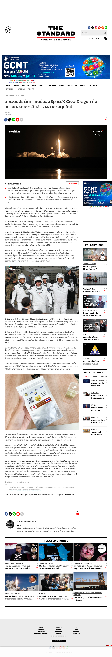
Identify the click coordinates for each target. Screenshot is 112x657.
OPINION (93, 85)
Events (76, 631)
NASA (54, 494)
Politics (94, 417)
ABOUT (31, 89)
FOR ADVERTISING (58, 636)
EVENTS (9, 89)
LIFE (41, 85)
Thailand (93, 310)
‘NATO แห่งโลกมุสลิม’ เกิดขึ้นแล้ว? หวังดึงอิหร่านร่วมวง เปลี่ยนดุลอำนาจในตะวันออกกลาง (97, 433)
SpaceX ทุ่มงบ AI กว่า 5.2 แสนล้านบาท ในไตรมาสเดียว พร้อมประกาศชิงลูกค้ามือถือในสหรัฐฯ (19, 597)
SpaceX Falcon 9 (35, 494)
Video (58, 629)
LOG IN (90, 38)
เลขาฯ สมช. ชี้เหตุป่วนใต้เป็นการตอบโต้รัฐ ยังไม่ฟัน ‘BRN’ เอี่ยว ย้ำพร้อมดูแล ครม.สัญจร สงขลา (98, 421)
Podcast (41, 629)
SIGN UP (99, 38)
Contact (76, 633)
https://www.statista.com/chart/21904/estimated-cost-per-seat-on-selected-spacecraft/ (41, 487)
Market (18, 594)
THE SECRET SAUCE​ (76, 85)
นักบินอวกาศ (70, 494)
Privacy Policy (41, 633)
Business (9, 563)
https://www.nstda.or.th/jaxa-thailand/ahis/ (25, 490)
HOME (8, 85)
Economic (86, 264)
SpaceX (61, 494)
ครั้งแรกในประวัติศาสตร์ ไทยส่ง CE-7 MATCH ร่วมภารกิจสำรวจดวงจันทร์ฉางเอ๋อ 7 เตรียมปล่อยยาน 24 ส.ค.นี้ (54, 597)
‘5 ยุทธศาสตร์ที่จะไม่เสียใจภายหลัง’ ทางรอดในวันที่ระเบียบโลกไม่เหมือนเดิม (92, 314)
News (41, 627)
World (85, 310)
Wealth (59, 627)
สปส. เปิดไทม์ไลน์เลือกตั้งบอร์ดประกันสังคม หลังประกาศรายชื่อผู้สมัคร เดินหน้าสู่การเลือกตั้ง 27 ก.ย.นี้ (91, 362)
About (58, 633)
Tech (94, 264)
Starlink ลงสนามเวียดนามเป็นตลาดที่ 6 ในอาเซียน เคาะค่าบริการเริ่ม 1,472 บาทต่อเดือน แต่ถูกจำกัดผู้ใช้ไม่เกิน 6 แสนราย (54, 567)
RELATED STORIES (56, 541)
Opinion (9, 95)
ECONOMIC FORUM (55, 85)
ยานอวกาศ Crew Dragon (19, 494)
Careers (58, 631)
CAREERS (20, 89)
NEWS (16, 85)
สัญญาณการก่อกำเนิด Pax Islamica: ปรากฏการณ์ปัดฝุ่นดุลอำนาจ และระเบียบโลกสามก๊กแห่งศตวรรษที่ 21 (98, 384)
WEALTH (25, 85)
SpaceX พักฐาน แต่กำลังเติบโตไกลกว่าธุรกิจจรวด (88, 598)
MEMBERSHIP (58, 641)
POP (34, 85)
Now (76, 629)
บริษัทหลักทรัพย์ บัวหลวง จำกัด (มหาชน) (87, 593)
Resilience (46, 494)
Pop (76, 627)
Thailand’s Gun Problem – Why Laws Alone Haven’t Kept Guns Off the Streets (91, 290)
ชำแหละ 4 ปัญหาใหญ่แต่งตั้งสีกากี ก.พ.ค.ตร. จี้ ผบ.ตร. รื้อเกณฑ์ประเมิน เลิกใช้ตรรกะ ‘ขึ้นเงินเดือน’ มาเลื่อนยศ (97, 396)
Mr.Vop (20, 95)
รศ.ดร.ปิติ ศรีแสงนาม (97, 380)
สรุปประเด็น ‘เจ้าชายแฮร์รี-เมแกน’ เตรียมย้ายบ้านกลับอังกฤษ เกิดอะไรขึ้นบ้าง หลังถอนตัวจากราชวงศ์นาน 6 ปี (92, 338)
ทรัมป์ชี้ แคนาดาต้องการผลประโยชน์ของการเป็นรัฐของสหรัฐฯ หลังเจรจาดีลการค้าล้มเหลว (98, 408)
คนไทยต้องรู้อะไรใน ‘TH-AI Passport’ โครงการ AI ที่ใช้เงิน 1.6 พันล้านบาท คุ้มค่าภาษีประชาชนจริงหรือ (91, 267)
